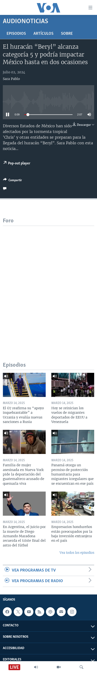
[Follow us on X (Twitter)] (18, 611)
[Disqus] (48, 285)
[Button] (12, 180)
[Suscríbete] (61, 611)
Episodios (16, 34)
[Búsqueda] (81, 667)
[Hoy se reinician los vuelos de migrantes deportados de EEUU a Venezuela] (72, 385)
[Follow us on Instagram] (71, 611)
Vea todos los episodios (77, 553)
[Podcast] (50, 611)
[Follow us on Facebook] (7, 611)
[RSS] (39, 611)
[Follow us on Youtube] (28, 611)
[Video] (59, 667)
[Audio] (36, 667)
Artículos (43, 34)
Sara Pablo (11, 79)
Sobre (67, 34)
